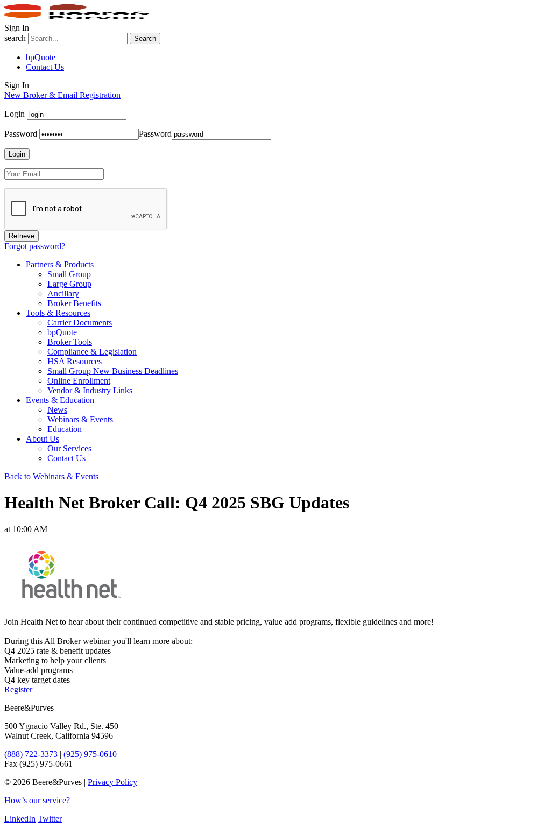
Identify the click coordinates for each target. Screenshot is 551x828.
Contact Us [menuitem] (66, 458)
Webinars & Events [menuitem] (80, 419)
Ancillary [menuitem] (63, 293)
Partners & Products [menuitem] (60, 264)
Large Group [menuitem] (69, 283)
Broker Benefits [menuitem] (74, 303)
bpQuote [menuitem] (62, 332)
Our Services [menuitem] (69, 448)
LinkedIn (20, 818)
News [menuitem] (57, 409)
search (15, 38)
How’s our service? (37, 800)
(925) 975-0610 (90, 754)
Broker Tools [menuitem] (69, 341)
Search (145, 38)
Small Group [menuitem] (69, 274)
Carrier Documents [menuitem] (79, 322)
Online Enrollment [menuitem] (78, 380)
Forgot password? (34, 246)
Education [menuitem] (64, 429)
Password (20, 133)
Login (14, 113)
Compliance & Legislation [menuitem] (92, 351)
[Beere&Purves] (81, 18)
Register (18, 689)
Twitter (50, 818)
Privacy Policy (112, 782)
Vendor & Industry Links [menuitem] (89, 390)
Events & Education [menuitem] (60, 400)
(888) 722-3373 (31, 754)
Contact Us (45, 67)
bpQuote (40, 57)
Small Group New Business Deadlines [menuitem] (112, 371)
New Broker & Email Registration (62, 95)
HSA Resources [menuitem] (74, 361)
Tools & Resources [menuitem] (58, 312)
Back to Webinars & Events (51, 476)
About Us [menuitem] (42, 438)
